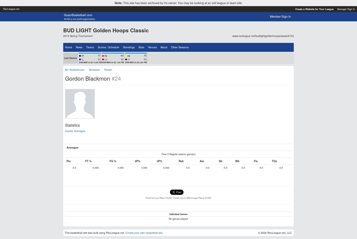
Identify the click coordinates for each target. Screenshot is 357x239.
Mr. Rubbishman (74, 69)
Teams (90, 47)
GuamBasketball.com (78, 15)
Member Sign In (280, 16)
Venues (152, 47)
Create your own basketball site (144, 233)
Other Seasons (180, 47)
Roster (108, 69)
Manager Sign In (346, 9)
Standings (129, 47)
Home (68, 47)
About (163, 47)
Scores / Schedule (108, 47)
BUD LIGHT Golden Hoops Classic (106, 30)
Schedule (94, 69)
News (79, 47)
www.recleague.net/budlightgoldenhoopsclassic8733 (263, 36)
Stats (141, 47)
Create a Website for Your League (314, 9)
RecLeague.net (11, 9)
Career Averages (75, 131)
